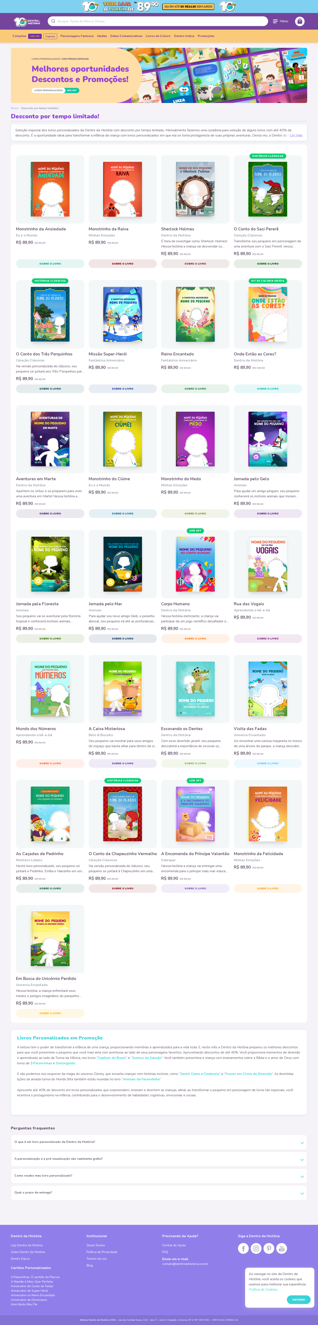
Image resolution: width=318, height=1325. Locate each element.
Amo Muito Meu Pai (24, 1304)
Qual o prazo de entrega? (33, 1192)
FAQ (165, 1252)
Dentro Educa (20, 1259)
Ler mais (296, 135)
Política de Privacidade (102, 1252)
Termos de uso (97, 1259)
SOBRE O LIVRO (50, 263)
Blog (90, 1265)
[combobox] (158, 21)
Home (14, 108)
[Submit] (53, 21)
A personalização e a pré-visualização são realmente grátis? (58, 1159)
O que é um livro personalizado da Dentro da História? (54, 1142)
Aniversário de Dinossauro (29, 1300)
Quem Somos (96, 1245)
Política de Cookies (263, 1289)
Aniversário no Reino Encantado (33, 1295)
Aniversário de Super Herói (29, 1291)
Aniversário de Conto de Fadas (32, 1286)
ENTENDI (298, 1299)
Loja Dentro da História (27, 1245)
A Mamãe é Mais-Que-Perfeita (32, 1282)
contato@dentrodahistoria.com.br (185, 1264)
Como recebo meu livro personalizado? (43, 1176)
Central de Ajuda (174, 1245)
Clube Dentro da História (28, 1252)
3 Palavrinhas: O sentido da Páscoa (35, 1277)
